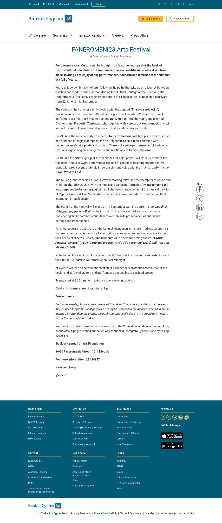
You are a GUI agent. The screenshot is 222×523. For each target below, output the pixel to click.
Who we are (37, 35)
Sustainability (62, 35)
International (81, 4)
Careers (118, 35)
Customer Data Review (40, 477)
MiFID (31, 466)
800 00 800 (78, 416)
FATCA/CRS (34, 461)
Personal (34, 4)
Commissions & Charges (129, 422)
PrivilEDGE (48, 4)
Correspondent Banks (128, 433)
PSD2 (31, 483)
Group (98, 4)
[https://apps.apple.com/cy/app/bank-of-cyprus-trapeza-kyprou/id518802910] (172, 435)
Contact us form (80, 438)
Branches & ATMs (81, 422)
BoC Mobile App (36, 422)
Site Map (149, 513)
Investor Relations (92, 35)
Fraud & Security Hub (83, 485)
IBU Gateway (34, 438)
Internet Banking (36, 416)
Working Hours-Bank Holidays (87, 427)
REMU (120, 466)
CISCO (120, 472)
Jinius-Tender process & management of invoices (41, 490)
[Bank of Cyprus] (50, 19)
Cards (75, 480)
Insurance (122, 461)
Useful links (122, 416)
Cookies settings (167, 513)
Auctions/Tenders (37, 472)
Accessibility (187, 513)
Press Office (139, 35)
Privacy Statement (80, 513)
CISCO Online (35, 427)
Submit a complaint (82, 433)
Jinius (120, 488)
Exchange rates (124, 427)
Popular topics (79, 461)
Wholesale (64, 4)
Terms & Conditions (130, 513)
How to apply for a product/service (81, 474)
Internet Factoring (37, 433)
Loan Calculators (125, 444)
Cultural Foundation (127, 477)
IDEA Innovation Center (128, 483)
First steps (77, 466)
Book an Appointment (83, 444)
